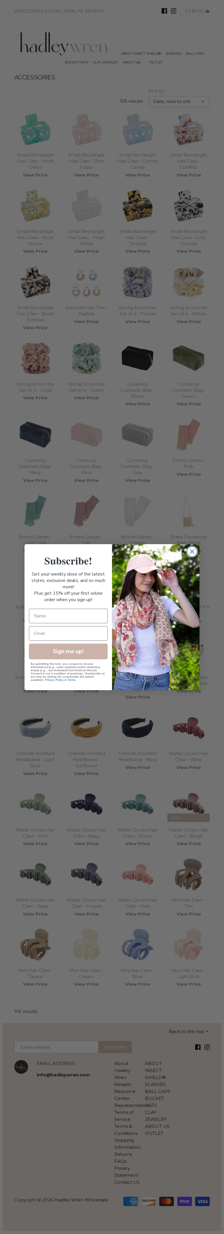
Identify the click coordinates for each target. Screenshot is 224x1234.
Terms (71, 679)
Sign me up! (68, 651)
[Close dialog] (192, 551)
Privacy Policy (54, 679)
